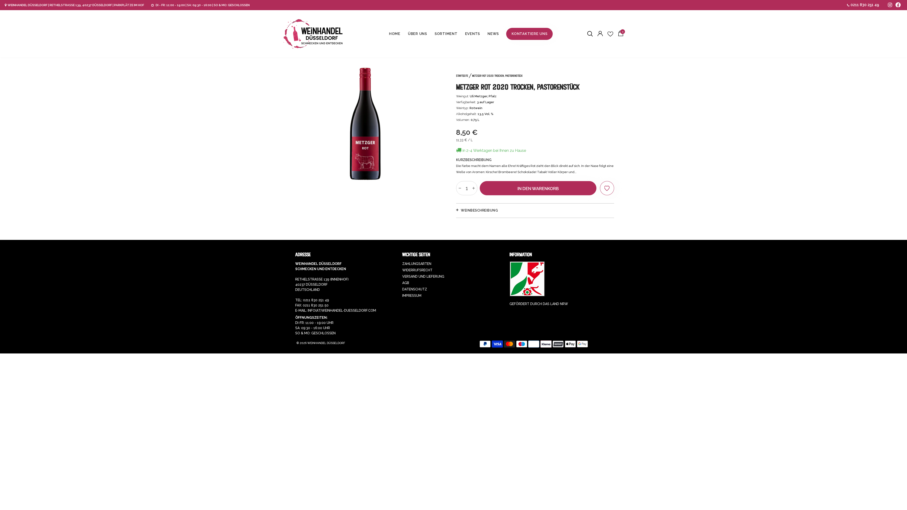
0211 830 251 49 (865, 5)
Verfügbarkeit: (466, 102)
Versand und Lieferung (423, 276)
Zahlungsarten (416, 264)
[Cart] (621, 35)
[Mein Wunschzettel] (610, 34)
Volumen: (463, 120)
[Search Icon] (590, 34)
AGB (405, 283)
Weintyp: (462, 108)
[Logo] (312, 34)
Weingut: (462, 96)
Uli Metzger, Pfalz (483, 96)
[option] (365, 124)
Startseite (462, 75)
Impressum (411, 296)
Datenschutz (414, 289)
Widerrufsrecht (417, 270)
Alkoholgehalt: (466, 114)
